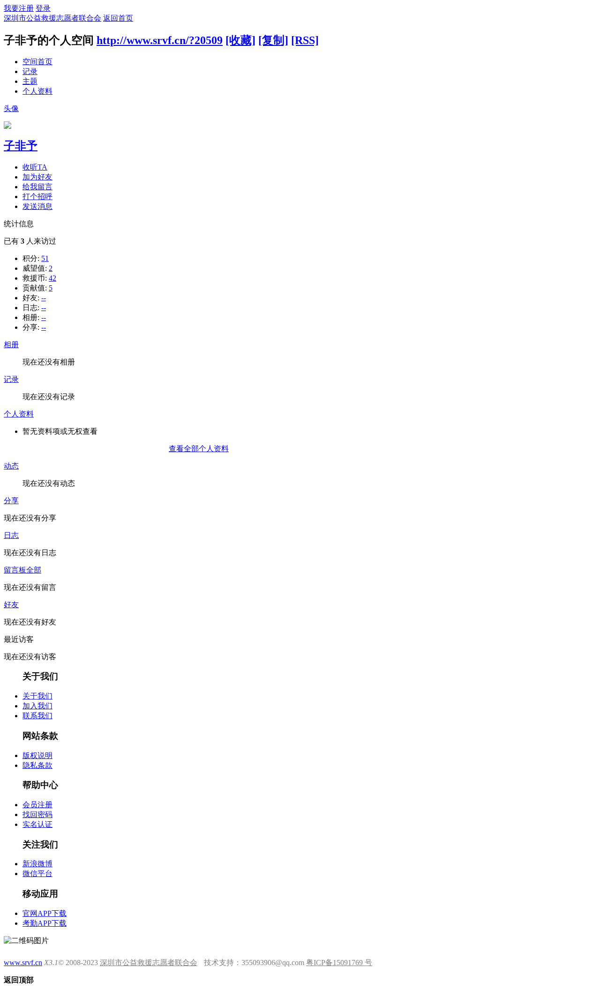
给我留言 (37, 187)
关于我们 (37, 696)
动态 (11, 466)
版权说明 (37, 755)
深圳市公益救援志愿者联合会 (52, 18)
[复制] (273, 40)
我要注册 (19, 8)
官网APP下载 (44, 913)
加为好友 (37, 177)
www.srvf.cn (23, 963)
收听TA (34, 167)
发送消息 (37, 206)
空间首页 (37, 62)
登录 (43, 8)
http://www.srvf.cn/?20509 (160, 40)
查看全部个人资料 (199, 449)
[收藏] (240, 40)
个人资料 (37, 91)
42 (52, 278)
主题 (30, 81)
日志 (11, 535)
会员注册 (37, 805)
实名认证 (37, 824)
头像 (11, 108)
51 (45, 258)
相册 (11, 345)
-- (43, 298)
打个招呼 (37, 197)
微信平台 (37, 873)
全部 (33, 570)
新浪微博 (37, 864)
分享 (11, 501)
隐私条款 (37, 765)
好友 (11, 605)
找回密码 (37, 814)
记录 (30, 71)
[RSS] (305, 40)
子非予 (21, 146)
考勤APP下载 (44, 923)
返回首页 (118, 18)
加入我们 (37, 706)
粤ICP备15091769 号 (339, 963)
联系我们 (37, 716)
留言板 (15, 570)
